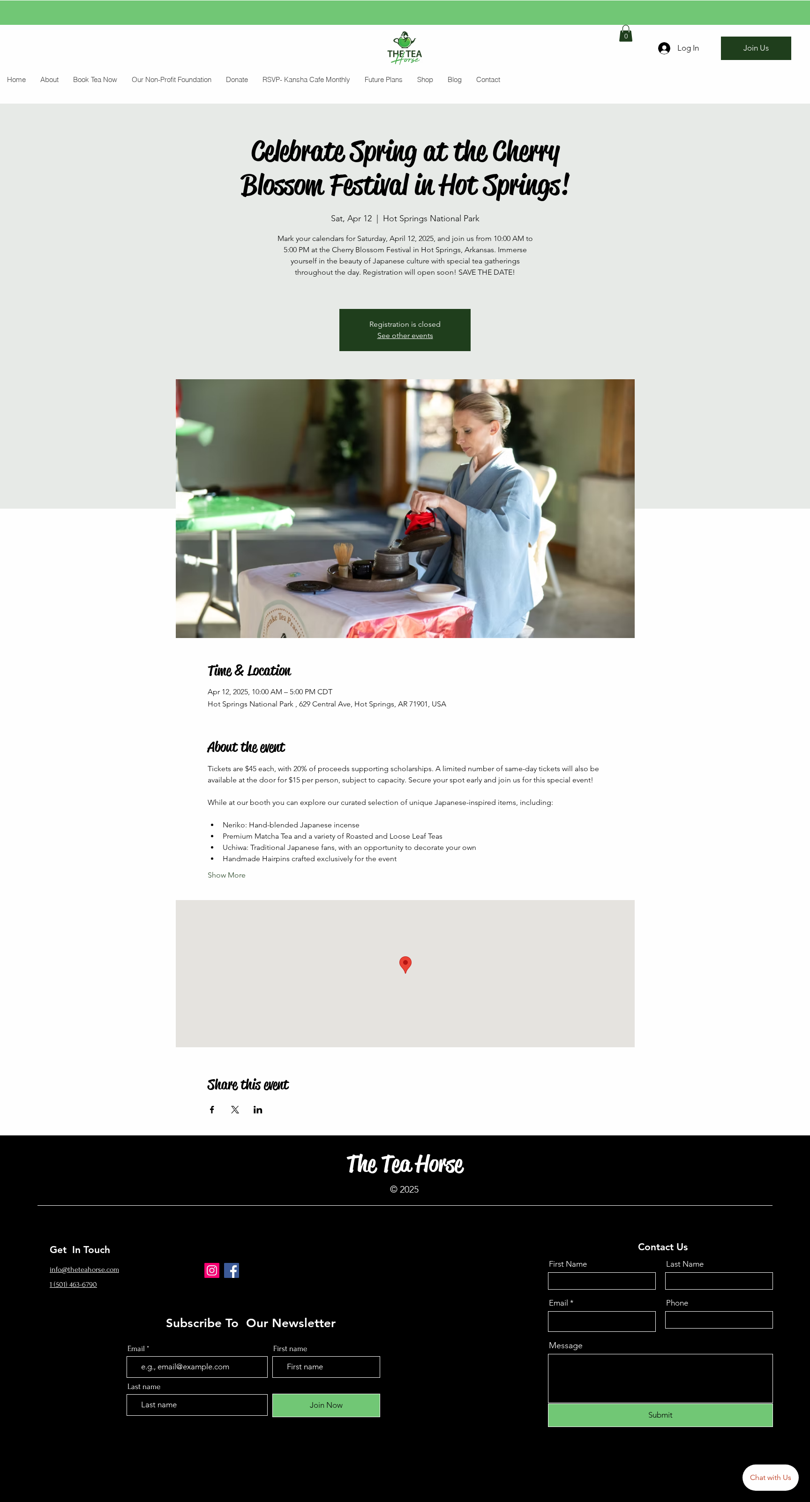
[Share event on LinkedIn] (258, 1109)
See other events (405, 335)
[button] (626, 33)
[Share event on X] (235, 1109)
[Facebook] (231, 1270)
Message (566, 1345)
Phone (677, 1303)
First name (290, 1348)
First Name (568, 1264)
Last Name (685, 1264)
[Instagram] (211, 1270)
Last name (144, 1386)
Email (558, 1303)
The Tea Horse (404, 1164)
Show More (227, 875)
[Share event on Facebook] (212, 1109)
